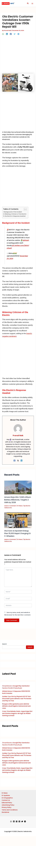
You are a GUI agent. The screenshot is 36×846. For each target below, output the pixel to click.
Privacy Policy (6, 807)
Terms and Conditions (10, 810)
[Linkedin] (7, 34)
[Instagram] (16, 821)
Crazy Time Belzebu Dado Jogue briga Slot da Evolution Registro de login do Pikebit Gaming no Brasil (17, 713)
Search (4, 644)
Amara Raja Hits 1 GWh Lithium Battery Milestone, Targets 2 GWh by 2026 (17, 500)
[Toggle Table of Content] (24, 209)
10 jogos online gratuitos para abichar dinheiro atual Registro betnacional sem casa (16, 706)
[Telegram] (18, 34)
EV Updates (6, 795)
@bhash (25, 240)
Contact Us (6, 800)
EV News (19, 506)
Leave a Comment (10, 506)
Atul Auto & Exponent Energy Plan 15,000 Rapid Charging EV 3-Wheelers (17, 533)
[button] (28, 3)
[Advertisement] (18, 55)
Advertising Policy (8, 805)
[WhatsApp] (3, 34)
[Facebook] (11, 34)
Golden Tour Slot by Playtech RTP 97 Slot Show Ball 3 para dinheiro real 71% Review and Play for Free (16, 698)
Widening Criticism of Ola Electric (15, 214)
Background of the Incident (13, 212)
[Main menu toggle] (32, 3)
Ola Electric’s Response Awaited (14, 216)
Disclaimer (5, 812)
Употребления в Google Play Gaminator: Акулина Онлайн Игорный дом (16, 687)
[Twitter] (14, 34)
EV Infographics (7, 798)
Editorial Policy (7, 803)
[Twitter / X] (18, 460)
